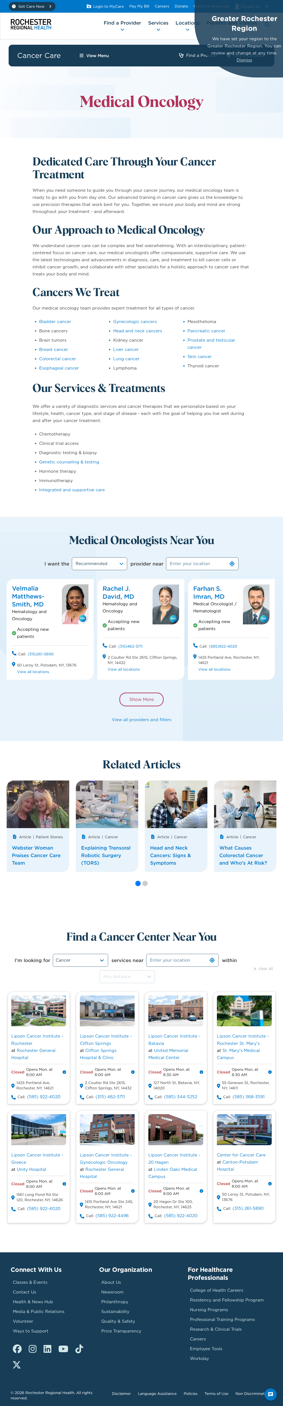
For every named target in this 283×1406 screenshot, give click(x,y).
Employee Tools (206, 1348)
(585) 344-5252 (180, 1096)
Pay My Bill (139, 6)
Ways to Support (30, 1331)
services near (127, 960)
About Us (111, 1282)
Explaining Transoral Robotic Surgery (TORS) (105, 855)
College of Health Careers (216, 1290)
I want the (56, 564)
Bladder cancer (55, 321)
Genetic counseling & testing (69, 462)
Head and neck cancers (137, 330)
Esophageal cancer (59, 368)
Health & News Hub (33, 1301)
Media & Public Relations (38, 1311)
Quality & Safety (118, 1321)
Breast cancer (53, 349)
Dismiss (244, 60)
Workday (199, 1358)
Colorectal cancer (57, 358)
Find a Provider (202, 55)
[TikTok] (79, 1349)
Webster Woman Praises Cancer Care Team (36, 855)
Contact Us (24, 1292)
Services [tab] (158, 23)
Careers (162, 6)
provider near (146, 564)
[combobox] (99, 563)
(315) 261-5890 (248, 1208)
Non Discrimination (252, 1393)
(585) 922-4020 (44, 1096)
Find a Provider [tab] (122, 23)
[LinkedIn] (47, 1349)
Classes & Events (30, 1282)
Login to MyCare (108, 6)
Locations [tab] (187, 23)
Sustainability (115, 1311)
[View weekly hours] (64, 1072)
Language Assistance (157, 1393)
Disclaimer (121, 1393)
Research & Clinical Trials (216, 1329)
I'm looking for (32, 960)
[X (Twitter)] (17, 1365)
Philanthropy (114, 1301)
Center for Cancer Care (241, 1155)
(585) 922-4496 (112, 1215)
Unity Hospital (31, 1169)
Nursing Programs (209, 1309)
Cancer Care (39, 55)
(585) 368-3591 (249, 1096)
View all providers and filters (141, 719)
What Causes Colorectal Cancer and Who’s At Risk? (243, 855)
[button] (138, 883)
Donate (181, 6)
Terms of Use (216, 1393)
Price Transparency (121, 1331)
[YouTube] (63, 1349)
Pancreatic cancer (206, 330)
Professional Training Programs (222, 1319)
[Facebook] (17, 1349)
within (229, 960)
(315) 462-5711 (110, 1096)
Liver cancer (126, 349)
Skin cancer (199, 356)
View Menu (97, 55)
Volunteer (23, 1321)
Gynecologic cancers (135, 321)
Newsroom (112, 1292)
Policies (190, 1393)
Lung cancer (126, 358)
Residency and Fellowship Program (227, 1300)
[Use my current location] (232, 563)
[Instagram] (33, 1349)
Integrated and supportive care (72, 489)
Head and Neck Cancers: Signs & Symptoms (170, 855)
